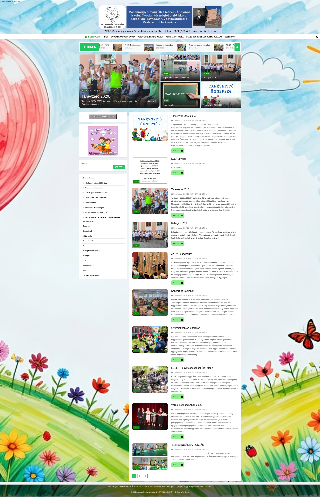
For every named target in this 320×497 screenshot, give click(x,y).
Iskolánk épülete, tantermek (96, 198)
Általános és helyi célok (94, 188)
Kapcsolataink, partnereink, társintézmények (102, 217)
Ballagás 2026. (210, 78)
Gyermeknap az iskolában (121, 45)
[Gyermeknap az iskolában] (103, 48)
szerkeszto (177, 120)
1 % (84, 261)
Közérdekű (87, 231)
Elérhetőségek (89, 221)
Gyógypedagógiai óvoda (123, 37)
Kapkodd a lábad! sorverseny (176, 78)
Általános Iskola (175, 37)
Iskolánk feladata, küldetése (96, 183)
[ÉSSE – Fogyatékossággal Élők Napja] (140, 48)
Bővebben (176, 151)
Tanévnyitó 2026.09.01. (102, 96)
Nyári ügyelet (168, 105)
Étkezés (86, 226)
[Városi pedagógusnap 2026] (187, 48)
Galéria (86, 270)
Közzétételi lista (89, 241)
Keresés (84, 163)
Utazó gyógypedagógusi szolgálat (204, 37)
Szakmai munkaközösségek (96, 212)
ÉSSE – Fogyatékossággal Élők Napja (162, 45)
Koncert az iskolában (182, 291)
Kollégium (229, 37)
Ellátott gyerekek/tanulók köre (96, 193)
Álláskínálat (87, 236)
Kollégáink (87, 256)
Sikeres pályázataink (91, 275)
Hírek (106, 36)
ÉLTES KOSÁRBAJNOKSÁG (187, 445)
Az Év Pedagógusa (181, 254)
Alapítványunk (88, 265)
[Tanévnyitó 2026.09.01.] (119, 81)
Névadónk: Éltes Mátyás (94, 208)
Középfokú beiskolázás (92, 251)
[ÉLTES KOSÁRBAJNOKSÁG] (225, 48)
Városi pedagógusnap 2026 (205, 45)
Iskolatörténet (90, 203)
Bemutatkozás (88, 178)
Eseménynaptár (89, 246)
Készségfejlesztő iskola (150, 37)
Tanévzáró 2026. (180, 189)
